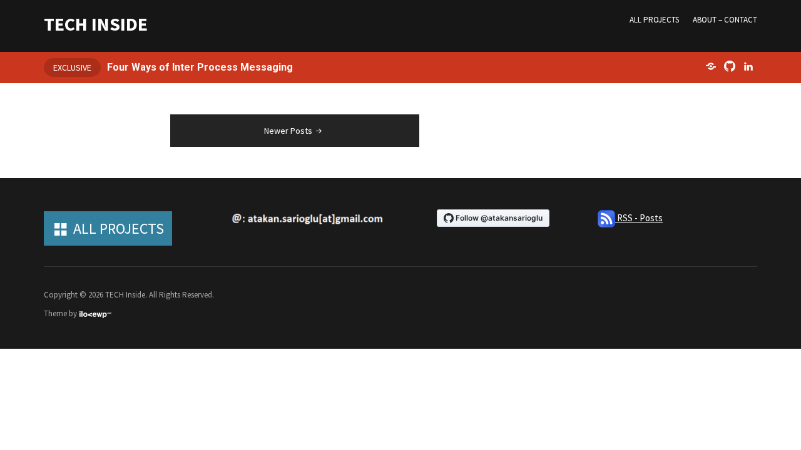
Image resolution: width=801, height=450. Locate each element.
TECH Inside (96, 24)
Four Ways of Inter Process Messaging (200, 67)
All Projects (654, 19)
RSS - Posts (639, 218)
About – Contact (725, 19)
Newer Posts (288, 130)
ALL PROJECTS (118, 228)
